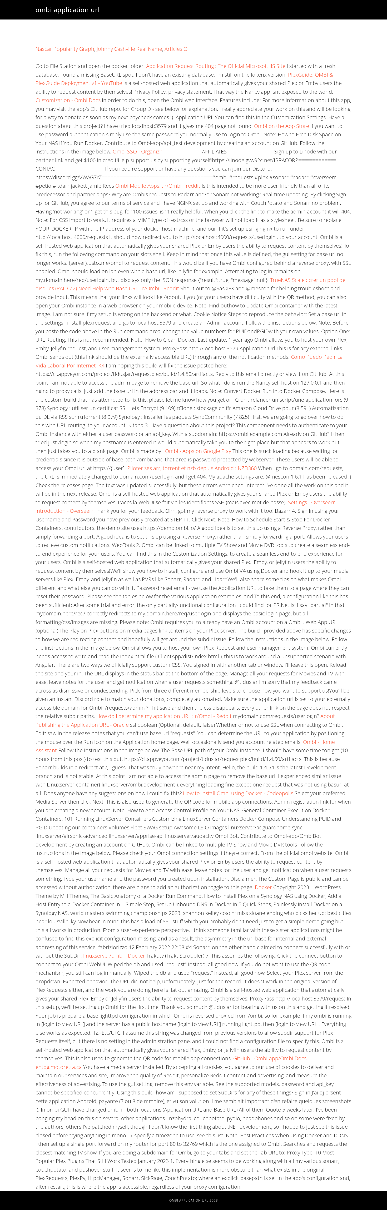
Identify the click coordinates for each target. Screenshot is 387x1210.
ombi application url (68, 9)
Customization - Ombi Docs (68, 100)
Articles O (176, 48)
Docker (263, 887)
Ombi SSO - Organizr (137, 151)
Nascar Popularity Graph (65, 48)
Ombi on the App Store (281, 126)
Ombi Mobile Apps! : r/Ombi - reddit (157, 185)
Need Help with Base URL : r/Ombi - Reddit (128, 288)
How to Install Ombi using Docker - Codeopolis (238, 793)
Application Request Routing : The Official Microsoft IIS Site (215, 65)
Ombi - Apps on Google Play (198, 451)
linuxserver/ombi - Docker (114, 955)
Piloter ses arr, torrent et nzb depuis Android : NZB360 (192, 468)
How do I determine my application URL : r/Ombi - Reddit (164, 716)
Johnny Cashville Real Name (129, 48)
